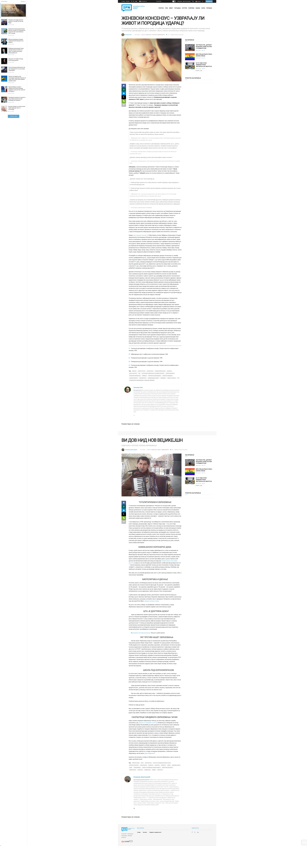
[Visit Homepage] (133, 8)
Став (166, 8)
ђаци (131, 767)
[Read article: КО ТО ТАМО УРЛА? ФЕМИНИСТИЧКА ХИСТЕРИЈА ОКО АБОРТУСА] (190, 65)
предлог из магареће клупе (147, 722)
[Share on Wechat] (124, 101)
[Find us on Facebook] (131, 1)
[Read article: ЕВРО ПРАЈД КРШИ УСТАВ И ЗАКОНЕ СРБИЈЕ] (190, 56)
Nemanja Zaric (128, 34)
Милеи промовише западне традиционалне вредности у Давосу (16, 41)
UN (139, 373)
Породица (177, 8)
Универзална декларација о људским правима (142, 380)
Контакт (127, 1)
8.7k (204, 68)
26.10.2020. (142, 449)
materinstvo (150, 371)
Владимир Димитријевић (131, 449)
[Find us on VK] (136, 1)
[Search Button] (193, 1)
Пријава (180, 1)
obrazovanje (143, 765)
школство (160, 769)
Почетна (161, 8)
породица (163, 378)
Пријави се (144, 1)
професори (147, 769)
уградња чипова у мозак (151, 601)
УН (178, 378)
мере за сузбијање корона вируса (151, 767)
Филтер (22, 1)
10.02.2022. (199, 68)
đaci (142, 762)
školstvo (163, 765)
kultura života (141, 371)
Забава (198, 8)
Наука (203, 8)
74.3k (204, 50)
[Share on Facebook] (124, 86)
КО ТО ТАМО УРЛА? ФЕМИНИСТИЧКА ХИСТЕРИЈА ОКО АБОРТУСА (204, 64)
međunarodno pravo (160, 371)
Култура (184, 8)
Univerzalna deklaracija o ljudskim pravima (153, 373)
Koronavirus (148, 762)
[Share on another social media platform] (124, 105)
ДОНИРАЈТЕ (209, 1)
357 (172, 449)
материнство (143, 378)
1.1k (168, 34)
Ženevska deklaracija (135, 375)
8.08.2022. (199, 50)
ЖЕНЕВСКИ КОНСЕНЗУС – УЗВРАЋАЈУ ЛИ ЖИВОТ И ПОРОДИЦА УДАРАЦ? (10, 11)
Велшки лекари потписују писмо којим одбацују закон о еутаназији (16, 108)
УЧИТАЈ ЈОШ (13, 116)
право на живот (171, 378)
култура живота (134, 378)
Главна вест (149, 34)
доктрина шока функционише (141, 633)
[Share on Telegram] (124, 93)
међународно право (153, 378)
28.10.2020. (137, 34)
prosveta (157, 765)
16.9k (204, 58)
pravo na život (133, 373)
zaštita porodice (170, 373)
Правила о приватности (155, 832)
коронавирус (137, 767)
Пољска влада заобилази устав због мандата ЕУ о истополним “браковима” (16, 69)
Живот (171, 8)
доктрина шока (176, 765)
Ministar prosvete (134, 765)
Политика (191, 8)
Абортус (144, 375)
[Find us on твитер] (133, 1)
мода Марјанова (149, 753)
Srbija (168, 765)
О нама (123, 1)
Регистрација (187, 1)
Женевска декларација (154, 375)
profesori (151, 765)
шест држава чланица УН (140, 235)
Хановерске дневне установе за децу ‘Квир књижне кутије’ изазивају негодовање (16, 99)
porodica (169, 371)
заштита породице (167, 375)
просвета (140, 769)
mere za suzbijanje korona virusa (162, 762)
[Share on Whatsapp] (124, 89)
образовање (133, 769)
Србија (154, 769)
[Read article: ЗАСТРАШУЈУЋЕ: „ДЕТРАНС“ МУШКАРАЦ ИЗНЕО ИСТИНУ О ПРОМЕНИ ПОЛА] (190, 47)
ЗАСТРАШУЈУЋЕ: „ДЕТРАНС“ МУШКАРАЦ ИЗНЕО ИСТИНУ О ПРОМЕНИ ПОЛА (204, 46)
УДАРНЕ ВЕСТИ (161, 34)
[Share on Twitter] (124, 97)
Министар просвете (167, 767)
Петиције (209, 8)
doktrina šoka (135, 762)
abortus (134, 371)
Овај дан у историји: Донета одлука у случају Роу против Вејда (15, 21)
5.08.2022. (199, 58)
